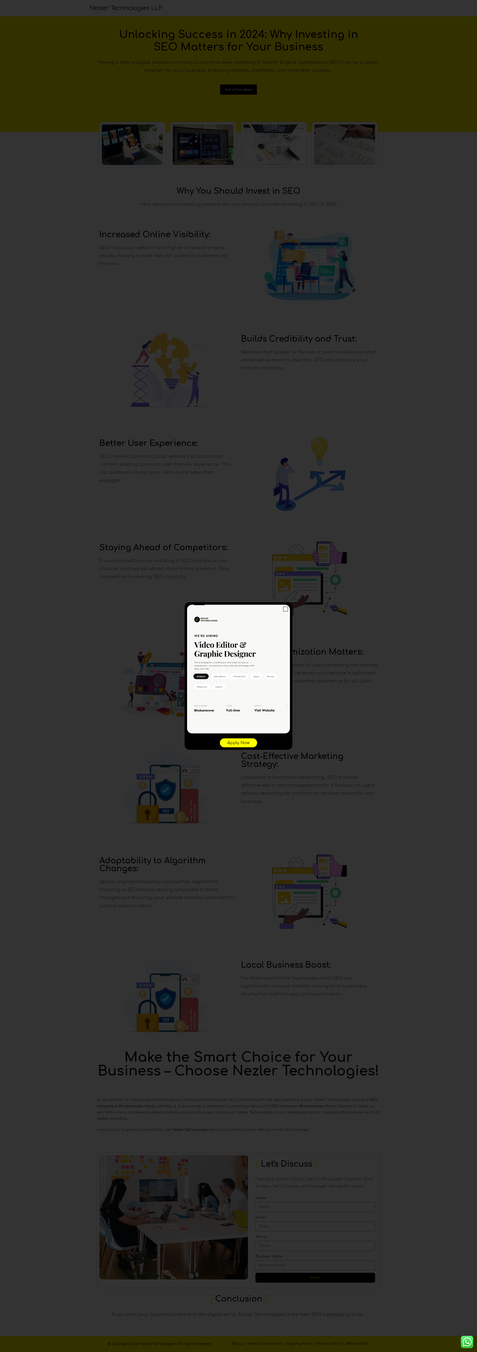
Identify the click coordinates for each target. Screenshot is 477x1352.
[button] (285, 609)
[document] (238, 676)
